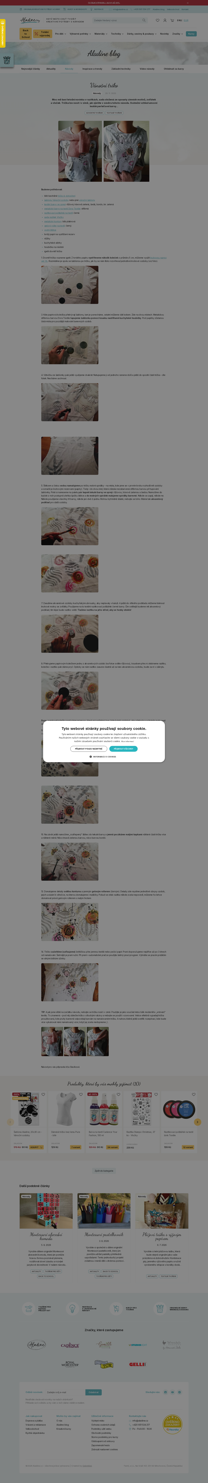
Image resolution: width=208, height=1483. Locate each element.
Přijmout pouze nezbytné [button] (88, 749)
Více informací (127, 741)
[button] (104, 756)
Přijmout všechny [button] (123, 749)
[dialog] (104, 741)
